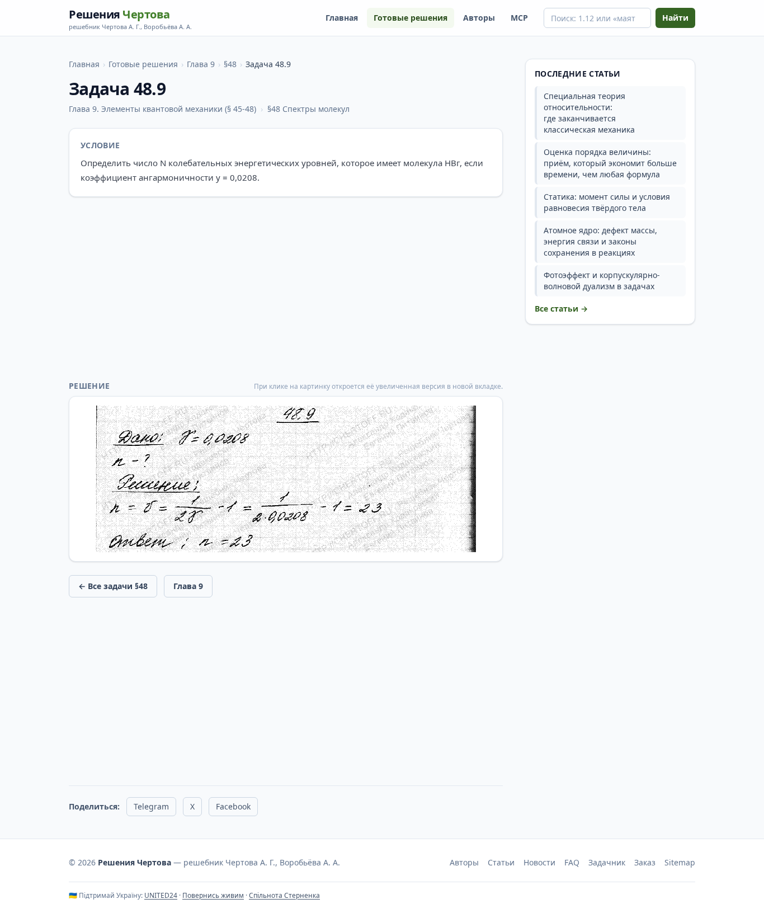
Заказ (644, 862)
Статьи (501, 862)
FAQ (571, 862)
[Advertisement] (286, 288)
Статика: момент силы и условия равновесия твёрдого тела (607, 202)
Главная (342, 17)
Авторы (479, 17)
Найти (675, 17)
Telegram (151, 806)
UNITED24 (160, 895)
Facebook (233, 806)
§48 (230, 64)
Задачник (606, 862)
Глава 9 (201, 64)
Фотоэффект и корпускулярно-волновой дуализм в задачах (602, 280)
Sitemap (679, 862)
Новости (539, 862)
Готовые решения (410, 17)
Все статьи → (561, 308)
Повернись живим (213, 895)
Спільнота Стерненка (284, 895)
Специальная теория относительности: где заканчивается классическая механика (589, 113)
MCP (519, 17)
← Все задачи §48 (113, 586)
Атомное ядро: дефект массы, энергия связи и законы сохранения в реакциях (600, 241)
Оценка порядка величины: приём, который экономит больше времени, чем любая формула (610, 163)
